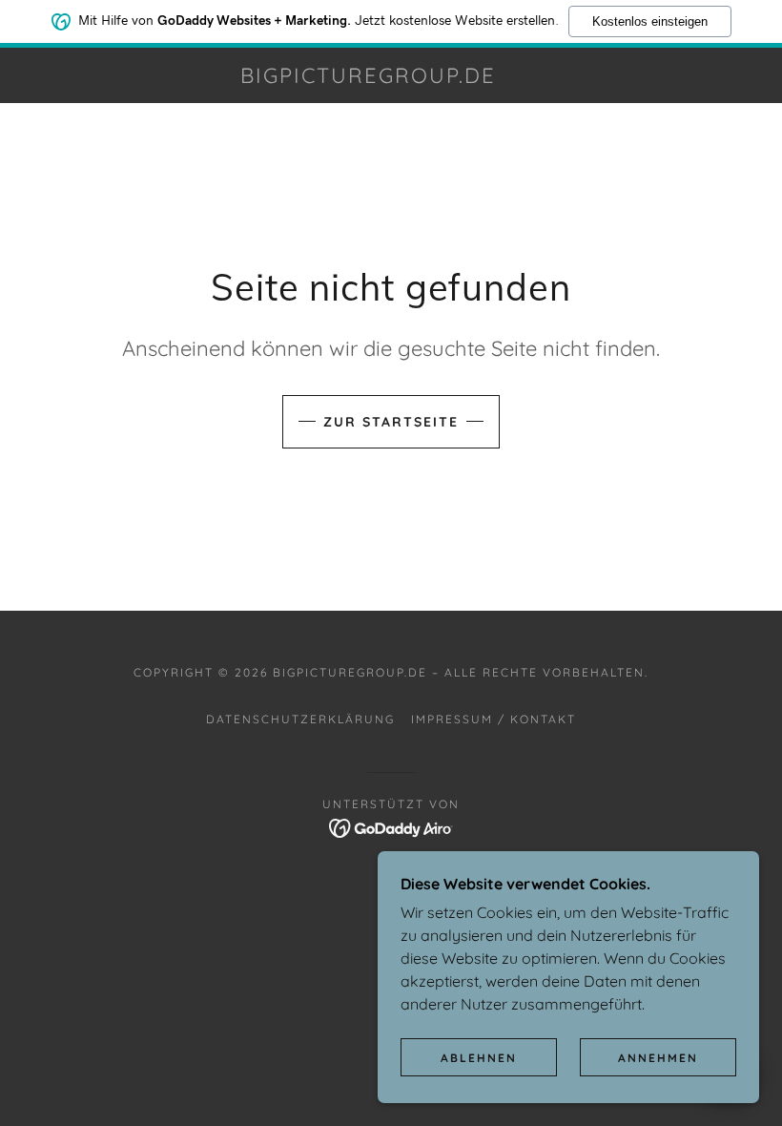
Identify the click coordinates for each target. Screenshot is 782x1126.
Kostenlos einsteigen (650, 21)
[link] (368, 77)
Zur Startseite (391, 421)
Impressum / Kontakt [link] (493, 719)
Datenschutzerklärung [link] (300, 719)
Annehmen (658, 1058)
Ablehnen (479, 1058)
